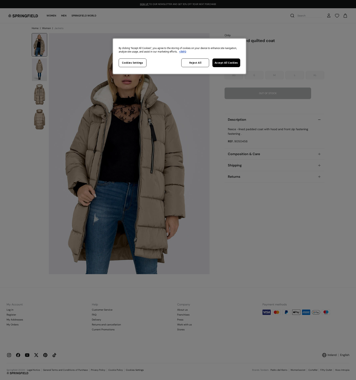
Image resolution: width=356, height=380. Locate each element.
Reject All (195, 62)
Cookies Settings (132, 62)
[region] (179, 56)
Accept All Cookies (226, 62)
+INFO (182, 51)
